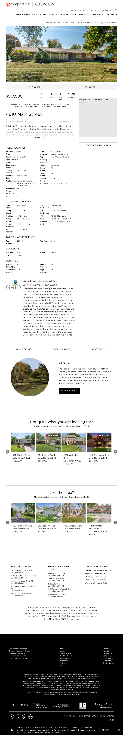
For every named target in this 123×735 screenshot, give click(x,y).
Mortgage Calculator (98, 145)
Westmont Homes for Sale (96, 583)
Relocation (63, 661)
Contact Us (107, 656)
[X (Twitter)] (18, 718)
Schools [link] (18, 107)
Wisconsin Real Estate (18, 658)
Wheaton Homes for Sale (95, 580)
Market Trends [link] (60, 107)
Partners (63, 663)
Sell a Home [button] (39, 14)
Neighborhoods (65, 656)
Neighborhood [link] (31, 107)
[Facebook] (12, 718)
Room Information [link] (31, 104)
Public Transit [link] (46, 107)
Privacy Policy (108, 658)
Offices (106, 649)
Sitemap (110, 716)
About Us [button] (112, 14)
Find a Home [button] (23, 14)
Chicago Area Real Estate (19, 651)
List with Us (108, 653)
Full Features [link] (15, 104)
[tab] (24, 349)
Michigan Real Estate (17, 656)
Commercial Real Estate (18, 649)
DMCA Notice (108, 663)
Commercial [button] (97, 14)
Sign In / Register (102, 10)
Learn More (68, 390)
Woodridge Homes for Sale (96, 577)
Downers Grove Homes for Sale (98, 571)
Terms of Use (108, 661)
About (62, 651)
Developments (79, 14)
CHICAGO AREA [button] (77, 10)
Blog (61, 665)
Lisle (37, 122)
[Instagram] (24, 718)
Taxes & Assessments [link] (51, 104)
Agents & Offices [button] (58, 14)
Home (61, 649)
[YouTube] (30, 718)
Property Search (66, 653)
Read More (40, 138)
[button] (98, 117)
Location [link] (66, 104)
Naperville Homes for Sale (95, 574)
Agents (106, 651)
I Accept (105, 730)
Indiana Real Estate (17, 653)
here (57, 732)
